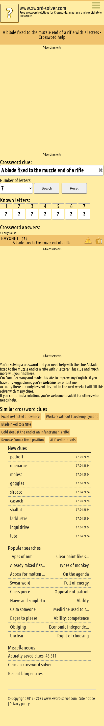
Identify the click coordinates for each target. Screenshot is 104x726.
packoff (16, 457)
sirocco (16, 492)
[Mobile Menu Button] (96, 5)
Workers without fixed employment (72, 416)
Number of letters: (15, 180)
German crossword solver (30, 665)
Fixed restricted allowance (20, 416)
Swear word (20, 583)
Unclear (16, 636)
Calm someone (23, 609)
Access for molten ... (27, 574)
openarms (18, 465)
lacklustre (18, 518)
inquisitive (19, 527)
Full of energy (76, 583)
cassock (16, 501)
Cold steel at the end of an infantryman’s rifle (35, 432)
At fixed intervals (62, 440)
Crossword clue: (16, 162)
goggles (17, 483)
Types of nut (21, 556)
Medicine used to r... (71, 609)
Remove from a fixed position (22, 440)
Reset (74, 188)
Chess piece (20, 592)
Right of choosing (73, 636)
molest (16, 474)
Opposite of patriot (72, 592)
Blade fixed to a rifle (16, 424)
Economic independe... (69, 627)
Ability (83, 600)
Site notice (87, 698)
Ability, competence (71, 618)
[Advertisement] (52, 101)
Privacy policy (20, 703)
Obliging (18, 627)
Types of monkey (74, 565)
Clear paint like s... (72, 556)
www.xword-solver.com (43, 8)
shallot (16, 509)
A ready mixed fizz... (27, 565)
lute (13, 536)
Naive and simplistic (28, 600)
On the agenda (76, 574)
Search (47, 188)
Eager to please (23, 618)
